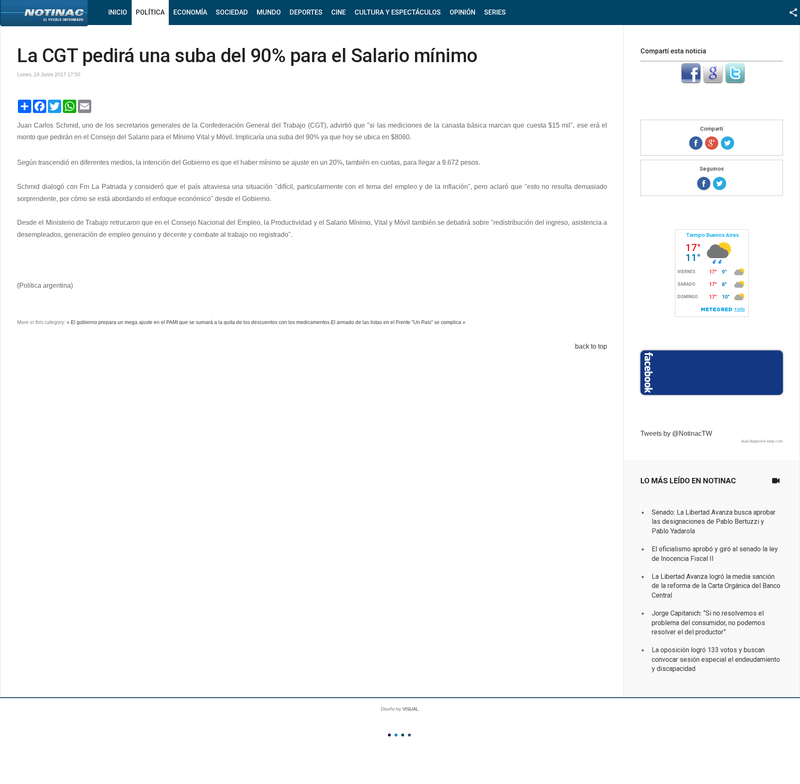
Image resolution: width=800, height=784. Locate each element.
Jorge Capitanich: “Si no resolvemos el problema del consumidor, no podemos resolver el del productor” (708, 622)
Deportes (306, 12)
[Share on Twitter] (727, 143)
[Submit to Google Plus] (713, 81)
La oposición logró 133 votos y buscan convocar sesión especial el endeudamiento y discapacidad (716, 659)
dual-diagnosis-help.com (762, 441)
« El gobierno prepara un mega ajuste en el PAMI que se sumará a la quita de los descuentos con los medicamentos (198, 322)
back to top (591, 346)
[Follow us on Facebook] (703, 183)
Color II (396, 735)
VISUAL (410, 708)
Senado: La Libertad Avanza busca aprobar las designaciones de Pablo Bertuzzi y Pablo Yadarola (713, 521)
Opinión (462, 12)
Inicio (117, 12)
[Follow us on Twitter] (719, 183)
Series (495, 12)
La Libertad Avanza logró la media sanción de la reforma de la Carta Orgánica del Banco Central (716, 586)
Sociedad (232, 12)
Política (150, 12)
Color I (389, 735)
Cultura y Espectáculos (398, 12)
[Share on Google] (711, 143)
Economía (190, 12)
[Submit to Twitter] (735, 81)
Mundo (269, 12)
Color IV (409, 735)
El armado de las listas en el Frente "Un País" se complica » (398, 322)
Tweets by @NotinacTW (676, 433)
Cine (338, 12)
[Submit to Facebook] (691, 81)
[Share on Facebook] (695, 143)
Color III (402, 735)
